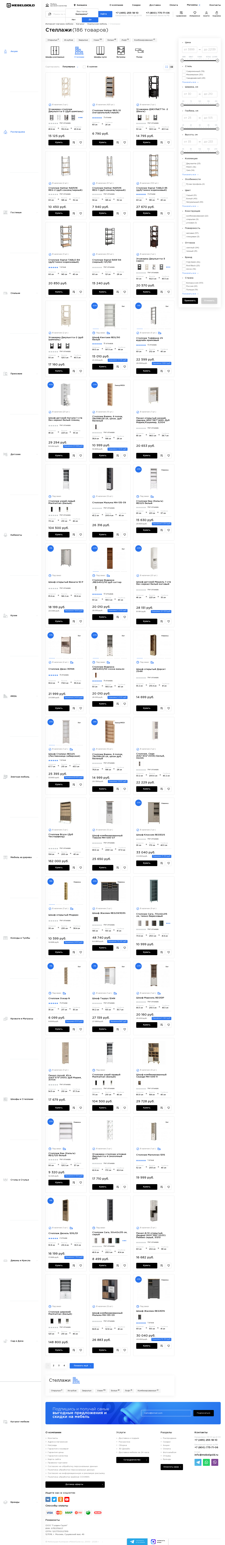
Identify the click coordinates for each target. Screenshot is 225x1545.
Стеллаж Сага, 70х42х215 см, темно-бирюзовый (151, 915)
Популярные (69, 67)
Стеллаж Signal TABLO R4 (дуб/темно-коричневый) (64, 261)
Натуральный (194, 202)
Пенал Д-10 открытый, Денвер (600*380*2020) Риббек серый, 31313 (151, 1235)
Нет (74, 20)
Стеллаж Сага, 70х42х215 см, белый (139, 923)
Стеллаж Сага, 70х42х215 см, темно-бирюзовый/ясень (161, 923)
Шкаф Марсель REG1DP (150, 998)
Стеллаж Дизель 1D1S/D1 (63, 1233)
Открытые (53, 40)
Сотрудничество (132, 1460)
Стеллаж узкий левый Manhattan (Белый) (61, 502)
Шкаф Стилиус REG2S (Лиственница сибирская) (64, 755)
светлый (192, 248)
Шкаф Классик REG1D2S (150, 835)
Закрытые (83, 40)
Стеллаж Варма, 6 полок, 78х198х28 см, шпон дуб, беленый (107, 756)
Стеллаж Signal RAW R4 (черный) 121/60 (106, 261)
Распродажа (169, 1438)
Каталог (80, 24)
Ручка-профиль (195, 184)
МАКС (191, 167)
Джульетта (193, 163)
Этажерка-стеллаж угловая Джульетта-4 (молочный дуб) (109, 1156)
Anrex (191, 269)
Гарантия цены (56, 1452)
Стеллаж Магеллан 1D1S (150, 1155)
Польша (192, 290)
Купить (59, 142)
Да (90, 19)
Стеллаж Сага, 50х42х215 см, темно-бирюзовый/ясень (117, 1240)
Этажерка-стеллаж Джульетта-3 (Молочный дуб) (59, 117)
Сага (190, 170)
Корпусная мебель (97, 24)
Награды (52, 1445)
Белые (112, 40)
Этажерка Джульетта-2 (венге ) (139, 117)
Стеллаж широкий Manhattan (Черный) (52, 1321)
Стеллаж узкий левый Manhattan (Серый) (59, 509)
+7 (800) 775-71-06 (158, 13)
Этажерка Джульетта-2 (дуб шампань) (147, 117)
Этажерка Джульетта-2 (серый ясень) (155, 117)
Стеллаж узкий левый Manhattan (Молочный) (67, 509)
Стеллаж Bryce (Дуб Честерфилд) (60, 835)
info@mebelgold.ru (206, 1455)
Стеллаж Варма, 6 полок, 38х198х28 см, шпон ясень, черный (95, 427)
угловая (191, 223)
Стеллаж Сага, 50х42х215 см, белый (95, 1240)
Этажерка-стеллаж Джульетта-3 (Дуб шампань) (65, 110)
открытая (192, 219)
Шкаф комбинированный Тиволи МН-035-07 (107, 837)
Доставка (155, 5)
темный (191, 251)
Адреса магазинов (58, 1442)
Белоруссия (194, 283)
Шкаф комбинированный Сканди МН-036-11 (151, 1076)
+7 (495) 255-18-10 (127, 13)
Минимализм (194, 75)
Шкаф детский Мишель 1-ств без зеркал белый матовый (153, 583)
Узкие (98, 40)
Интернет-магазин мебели (59, 24)
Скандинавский (195, 78)
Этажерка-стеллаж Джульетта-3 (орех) (66, 117)
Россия (191, 286)
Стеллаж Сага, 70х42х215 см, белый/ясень (147, 923)
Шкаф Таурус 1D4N (103, 998)
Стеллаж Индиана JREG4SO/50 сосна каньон (95, 588)
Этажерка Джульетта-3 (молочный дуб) (154, 267)
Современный (195, 71)
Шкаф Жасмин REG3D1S (150, 1311)
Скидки (136, 5)
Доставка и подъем (129, 1438)
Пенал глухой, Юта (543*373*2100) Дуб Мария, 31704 (65, 1078)
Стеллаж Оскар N (59, 998)
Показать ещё (81, 1366)
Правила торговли (57, 1463)
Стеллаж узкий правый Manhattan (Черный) (95, 1083)
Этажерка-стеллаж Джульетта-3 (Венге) (52, 117)
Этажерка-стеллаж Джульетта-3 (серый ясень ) (73, 117)
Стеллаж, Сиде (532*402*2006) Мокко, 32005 (139, 764)
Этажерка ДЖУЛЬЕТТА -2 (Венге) (52, 346)
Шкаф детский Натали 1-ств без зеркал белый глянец (65, 419)
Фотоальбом (169, 1452)
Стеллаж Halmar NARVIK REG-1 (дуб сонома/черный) (109, 189)
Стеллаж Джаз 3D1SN (61, 669)
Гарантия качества (58, 1456)
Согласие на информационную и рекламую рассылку (76, 1473)
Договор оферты (74, 1484)
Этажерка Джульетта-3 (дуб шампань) (147, 267)
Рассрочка (124, 1442)
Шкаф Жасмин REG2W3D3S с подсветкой (95, 919)
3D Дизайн (124, 1449)
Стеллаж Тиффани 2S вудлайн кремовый (149, 339)
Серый (191, 195)
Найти (103, 14)
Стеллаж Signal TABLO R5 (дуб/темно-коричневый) (151, 189)
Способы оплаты (56, 1506)
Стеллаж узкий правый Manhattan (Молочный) (111, 1083)
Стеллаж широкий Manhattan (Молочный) (67, 1321)
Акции (166, 1445)
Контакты (215, 5)
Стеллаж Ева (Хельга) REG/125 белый (61, 1154)
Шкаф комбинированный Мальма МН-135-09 (107, 1314)
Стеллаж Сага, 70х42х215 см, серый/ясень (154, 923)
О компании (116, 5)
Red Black (193, 266)
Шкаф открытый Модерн (63, 915)
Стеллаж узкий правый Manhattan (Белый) (106, 1076)
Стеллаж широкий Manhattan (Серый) (59, 1321)
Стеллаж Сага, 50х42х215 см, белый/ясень (103, 1240)
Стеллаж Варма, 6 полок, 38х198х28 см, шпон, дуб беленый (107, 419)
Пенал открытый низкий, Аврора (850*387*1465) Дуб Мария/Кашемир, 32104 (152, 420)
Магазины (193, 5)
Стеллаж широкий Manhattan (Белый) (60, 1313)
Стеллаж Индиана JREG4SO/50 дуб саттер (106, 581)
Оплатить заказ (171, 1467)
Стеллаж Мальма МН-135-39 (109, 503)
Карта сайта (54, 1459)
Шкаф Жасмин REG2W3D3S (109, 913)
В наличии (92, 67)
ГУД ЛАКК (193, 262)
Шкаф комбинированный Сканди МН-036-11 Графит (139, 1083)
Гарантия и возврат (58, 1449)
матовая (192, 233)
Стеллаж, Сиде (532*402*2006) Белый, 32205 (150, 756)
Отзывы (167, 1456)
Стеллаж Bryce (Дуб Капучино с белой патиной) (52, 842)
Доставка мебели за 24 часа (134, 1452)
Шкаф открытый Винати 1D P (65, 582)
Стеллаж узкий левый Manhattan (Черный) (52, 509)
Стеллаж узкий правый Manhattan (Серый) (103, 1083)
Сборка (123, 1445)
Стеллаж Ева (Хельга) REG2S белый (149, 502)
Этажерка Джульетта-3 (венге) (139, 267)
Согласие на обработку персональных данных (73, 1466)
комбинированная (197, 216)
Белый (191, 199)
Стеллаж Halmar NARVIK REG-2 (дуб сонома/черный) (65, 189)
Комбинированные (144, 40)
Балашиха (82, 5)
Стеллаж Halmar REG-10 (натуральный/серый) (106, 111)
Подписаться (203, 1413)
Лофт (125, 40)
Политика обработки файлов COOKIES (68, 1477)
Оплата (173, 5)
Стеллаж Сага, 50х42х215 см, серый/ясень (110, 1240)
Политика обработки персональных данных (71, 1470)
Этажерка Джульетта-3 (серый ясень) (161, 267)
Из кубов (68, 40)
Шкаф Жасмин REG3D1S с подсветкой (139, 1317)
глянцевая (192, 237)
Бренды (167, 1459)
